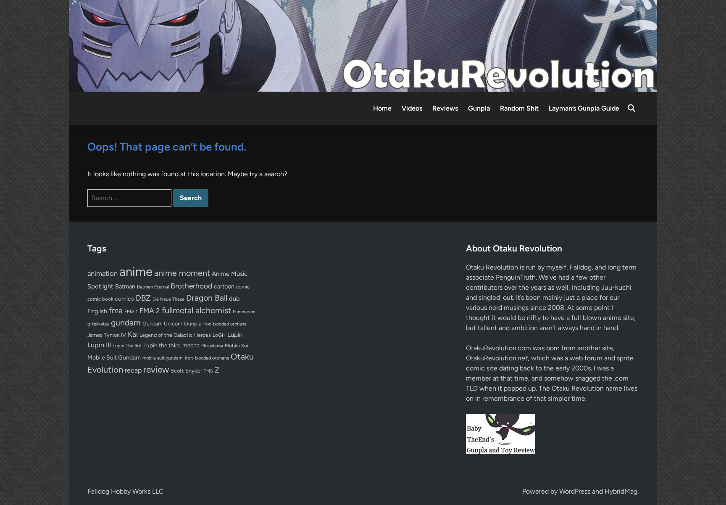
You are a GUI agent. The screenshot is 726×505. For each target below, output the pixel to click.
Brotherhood (191, 286)
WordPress (574, 491)
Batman (125, 286)
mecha (191, 345)
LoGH (219, 335)
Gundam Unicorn (162, 323)
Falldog (581, 267)
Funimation (244, 312)
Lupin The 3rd (127, 346)
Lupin (234, 334)
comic (243, 287)
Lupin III (99, 345)
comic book (100, 299)
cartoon (224, 286)
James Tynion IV (106, 335)
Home (382, 108)
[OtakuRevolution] (363, 45)
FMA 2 (149, 311)
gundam (126, 322)
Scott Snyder (186, 371)
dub (234, 298)
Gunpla (479, 108)
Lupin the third (162, 345)
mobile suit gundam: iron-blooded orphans (185, 358)
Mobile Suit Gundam (114, 357)
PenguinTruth (516, 277)
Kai (133, 334)
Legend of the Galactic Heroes (175, 335)
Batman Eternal (153, 287)
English (97, 311)
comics (124, 298)
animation (102, 273)
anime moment (182, 273)
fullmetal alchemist (196, 310)
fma (116, 310)
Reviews (445, 108)
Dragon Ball (206, 298)
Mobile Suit (237, 346)
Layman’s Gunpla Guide (584, 108)
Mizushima (212, 346)
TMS (208, 371)
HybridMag (621, 491)
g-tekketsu (98, 324)
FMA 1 (131, 312)
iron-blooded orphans (224, 324)
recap (133, 370)
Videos (412, 108)
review (156, 369)
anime (136, 271)
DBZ (143, 298)
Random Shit (519, 108)
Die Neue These (168, 299)
